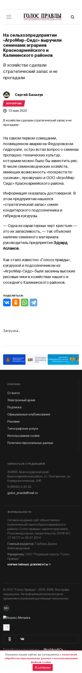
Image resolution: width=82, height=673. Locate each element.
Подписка (14, 407)
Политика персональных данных (30, 443)
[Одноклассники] (16, 302)
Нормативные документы (27, 564)
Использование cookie (23, 436)
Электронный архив (21, 400)
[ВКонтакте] (7, 302)
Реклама (13, 421)
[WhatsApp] (24, 302)
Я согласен (42, 667)
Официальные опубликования (28, 414)
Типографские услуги (22, 429)
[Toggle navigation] (9, 17)
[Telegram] (33, 302)
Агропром (13, 103)
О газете (13, 393)
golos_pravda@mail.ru (22, 493)
